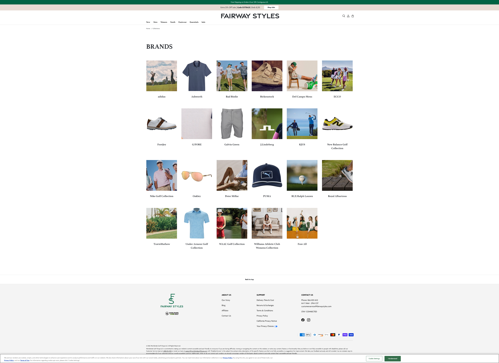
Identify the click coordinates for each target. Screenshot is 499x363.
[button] (352, 16)
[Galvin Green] (232, 123)
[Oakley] (196, 175)
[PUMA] (267, 175)
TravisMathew (161, 244)
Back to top (249, 279)
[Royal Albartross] (337, 175)
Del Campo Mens (302, 96)
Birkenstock (267, 96)
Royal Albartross (337, 196)
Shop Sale (271, 7)
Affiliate (225, 310)
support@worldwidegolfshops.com (196, 351)
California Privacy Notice (267, 321)
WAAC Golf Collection (232, 244)
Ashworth (196, 96)
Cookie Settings (374, 358)
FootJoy (161, 144)
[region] (249, 358)
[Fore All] (302, 223)
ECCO (337, 96)
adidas (161, 96)
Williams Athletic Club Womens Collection (267, 246)
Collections (156, 28)
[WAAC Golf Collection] (232, 223)
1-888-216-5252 (167, 351)
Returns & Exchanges (265, 305)
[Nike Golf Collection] (161, 175)
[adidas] (161, 75)
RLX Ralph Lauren (302, 196)
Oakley (197, 196)
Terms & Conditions (265, 310)
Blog (223, 305)
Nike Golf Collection (161, 196)
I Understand (392, 358)
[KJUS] (302, 123)
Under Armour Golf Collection (197, 246)
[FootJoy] (161, 123)
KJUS (302, 144)
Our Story (226, 300)
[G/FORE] (196, 123)
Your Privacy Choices (265, 326)
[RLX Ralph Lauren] (302, 175)
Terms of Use (24, 360)
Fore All (302, 244)
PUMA (267, 196)
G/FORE (197, 144)
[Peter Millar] (232, 175)
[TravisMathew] (161, 223)
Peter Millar (232, 196)
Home (148, 28)
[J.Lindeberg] (267, 123)
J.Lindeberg (267, 144)
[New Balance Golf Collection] (337, 123)
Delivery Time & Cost (265, 300)
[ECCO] (337, 75)
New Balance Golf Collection (337, 146)
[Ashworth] (196, 75)
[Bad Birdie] (232, 75)
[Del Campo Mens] (302, 75)
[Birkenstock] (267, 75)
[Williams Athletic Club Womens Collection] (267, 223)
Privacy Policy (262, 316)
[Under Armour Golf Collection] (196, 223)
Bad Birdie (232, 96)
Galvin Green (231, 144)
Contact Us (226, 316)
